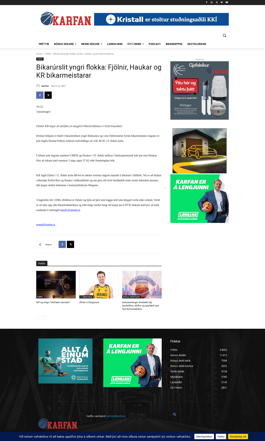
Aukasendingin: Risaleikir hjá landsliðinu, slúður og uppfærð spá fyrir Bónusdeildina (140, 305)
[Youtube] (227, 3)
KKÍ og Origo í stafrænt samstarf (53, 302)
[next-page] (44, 317)
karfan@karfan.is (116, 416)
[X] (217, 3)
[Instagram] (212, 3)
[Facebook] (207, 3)
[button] (224, 35)
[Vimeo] (222, 3)
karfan (45, 86)
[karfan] (38, 86)
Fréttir (48, 53)
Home (39, 53)
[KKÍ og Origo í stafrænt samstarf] (56, 284)
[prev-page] (38, 317)
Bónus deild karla (131, 297)
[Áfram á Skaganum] (99, 284)
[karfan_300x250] (65, 361)
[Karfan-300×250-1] (199, 198)
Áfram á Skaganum (89, 302)
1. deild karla (86, 297)
